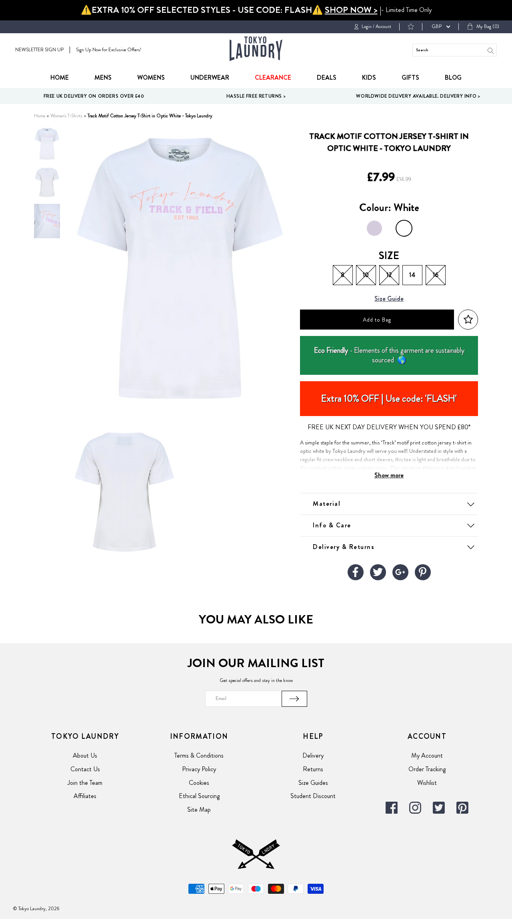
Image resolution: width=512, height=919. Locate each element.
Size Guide (389, 299)
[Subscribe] (294, 699)
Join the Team (85, 782)
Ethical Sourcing (199, 795)
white (404, 228)
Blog (453, 77)
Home (59, 77)
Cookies (199, 782)
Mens (103, 77)
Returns (313, 769)
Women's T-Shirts (66, 116)
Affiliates (85, 795)
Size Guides (313, 782)
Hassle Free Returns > (256, 96)
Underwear (209, 77)
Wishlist (427, 782)
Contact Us (85, 769)
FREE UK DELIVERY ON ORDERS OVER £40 (94, 96)
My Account (427, 755)
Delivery (313, 755)
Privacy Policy (199, 769)
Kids (369, 77)
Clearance (273, 77)
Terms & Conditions (199, 755)
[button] (468, 319)
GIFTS (410, 77)
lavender (374, 228)
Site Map (199, 809)
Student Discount (313, 795)
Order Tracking (427, 769)
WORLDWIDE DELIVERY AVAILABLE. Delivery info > (418, 96)
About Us (85, 755)
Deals (326, 77)
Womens (151, 77)
